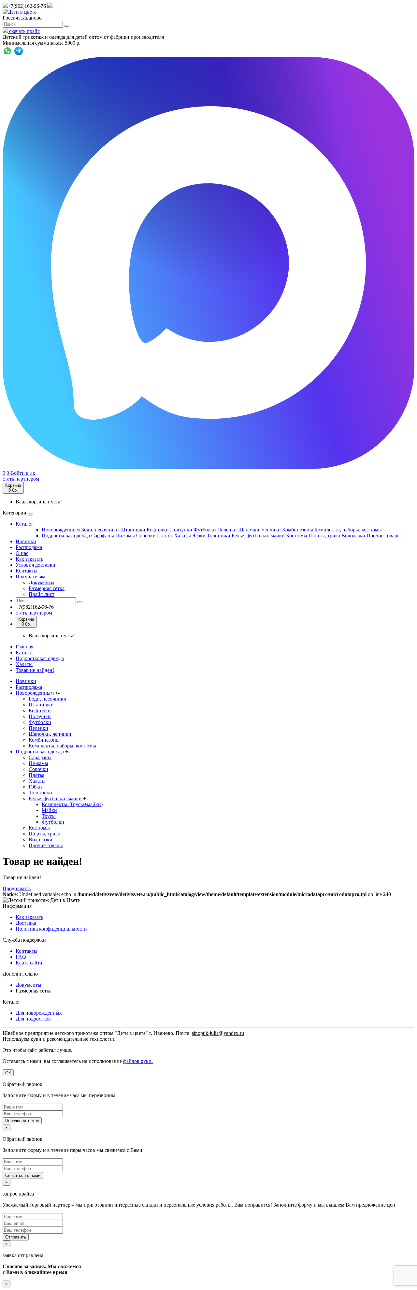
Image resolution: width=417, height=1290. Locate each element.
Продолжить (17, 888)
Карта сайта (29, 962)
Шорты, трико (324, 535)
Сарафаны (102, 535)
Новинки (26, 541)
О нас (22, 553)
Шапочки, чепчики (259, 529)
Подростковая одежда (66, 535)
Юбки (199, 535)
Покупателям (30, 576)
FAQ (21, 957)
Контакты (26, 570)
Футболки (205, 529)
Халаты (182, 535)
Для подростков (33, 1019)
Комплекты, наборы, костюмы (348, 529)
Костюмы (296, 535)
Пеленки (227, 529)
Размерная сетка (47, 588)
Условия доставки (35, 565)
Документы (41, 582)
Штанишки (132, 529)
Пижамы (125, 535)
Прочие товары (384, 535)
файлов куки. (138, 1061)
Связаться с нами (22, 1175)
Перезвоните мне (22, 1120)
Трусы (49, 816)
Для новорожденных (39, 1013)
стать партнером (21, 479)
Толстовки (218, 535)
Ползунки (181, 529)
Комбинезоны (297, 529)
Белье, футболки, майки (258, 535)
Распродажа (29, 547)
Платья (165, 535)
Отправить (15, 1237)
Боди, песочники (100, 529)
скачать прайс (24, 31)
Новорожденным (61, 529)
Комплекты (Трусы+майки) (72, 804)
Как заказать (29, 559)
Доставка (26, 923)
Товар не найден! (35, 670)
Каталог (25, 524)
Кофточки (158, 529)
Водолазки (353, 535)
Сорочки (146, 535)
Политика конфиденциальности (51, 929)
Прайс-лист (41, 594)
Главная (24, 646)
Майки (49, 810)
